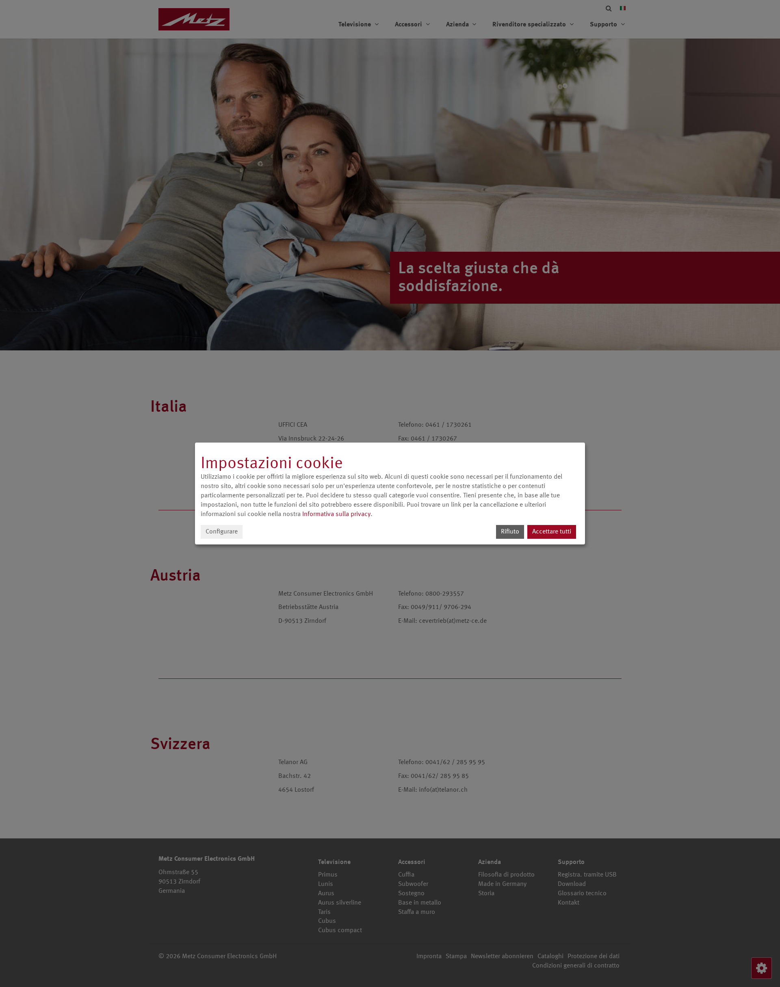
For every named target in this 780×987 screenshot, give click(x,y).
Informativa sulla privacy (336, 514)
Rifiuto (510, 532)
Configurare (222, 532)
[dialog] (390, 494)
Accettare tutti (551, 532)
